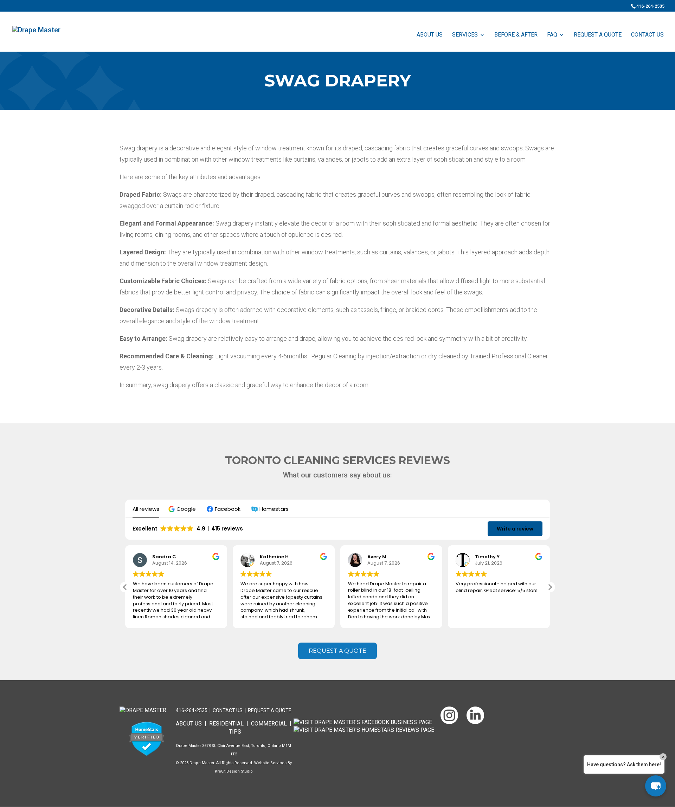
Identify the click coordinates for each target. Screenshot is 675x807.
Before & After (516, 35)
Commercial (269, 723)
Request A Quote (598, 35)
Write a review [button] (515, 528)
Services (465, 35)
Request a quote (337, 650)
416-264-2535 (650, 6)
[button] (183, 508)
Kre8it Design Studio (234, 771)
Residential (226, 723)
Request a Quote (269, 710)
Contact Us (647, 35)
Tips (235, 731)
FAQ (552, 35)
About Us (430, 35)
